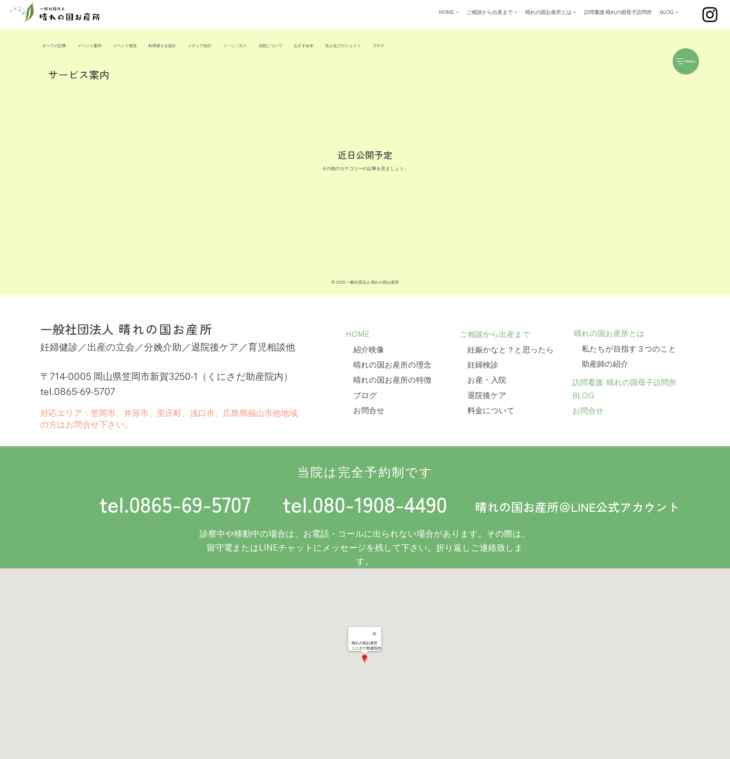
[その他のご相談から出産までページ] (515, 12)
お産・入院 (486, 380)
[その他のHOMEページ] (457, 12)
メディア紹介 (200, 45)
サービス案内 (235, 45)
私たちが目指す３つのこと (629, 349)
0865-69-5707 (84, 391)
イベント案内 (90, 45)
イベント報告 (125, 45)
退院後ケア (486, 395)
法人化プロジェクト (343, 45)
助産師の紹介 (605, 364)
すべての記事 (54, 45)
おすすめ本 (304, 45)
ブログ (378, 45)
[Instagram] (710, 14)
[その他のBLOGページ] (677, 12)
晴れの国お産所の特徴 (392, 380)
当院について (270, 45)
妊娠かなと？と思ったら (510, 349)
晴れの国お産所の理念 (392, 365)
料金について (491, 410)
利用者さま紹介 (162, 45)
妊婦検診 (482, 365)
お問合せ (369, 410)
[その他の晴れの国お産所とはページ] (574, 12)
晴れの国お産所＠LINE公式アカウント (577, 507)
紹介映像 (368, 349)
